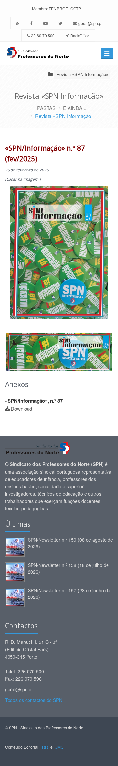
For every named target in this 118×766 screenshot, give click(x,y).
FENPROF (58, 8)
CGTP (75, 8)
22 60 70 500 (42, 35)
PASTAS (46, 107)
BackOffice (79, 35)
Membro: (40, 8)
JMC (59, 747)
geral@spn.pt (89, 23)
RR (45, 747)
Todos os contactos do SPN (33, 700)
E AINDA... (74, 107)
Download (21, 408)
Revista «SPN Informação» (82, 74)
